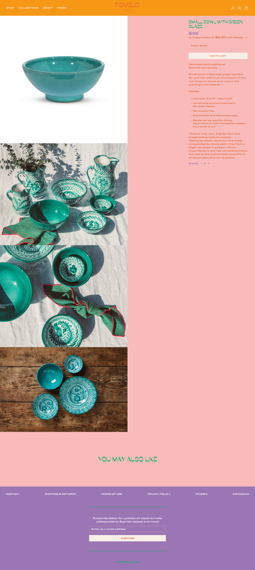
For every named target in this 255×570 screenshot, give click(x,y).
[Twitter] (205, 163)
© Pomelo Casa (127, 562)
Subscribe (127, 538)
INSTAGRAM (241, 494)
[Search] (239, 7)
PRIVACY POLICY (158, 494)
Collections (28, 8)
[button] (218, 37)
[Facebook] (201, 163)
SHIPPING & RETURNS (60, 494)
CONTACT (12, 494)
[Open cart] (246, 8)
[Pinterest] (209, 163)
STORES (201, 494)
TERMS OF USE (111, 494)
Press (61, 8)
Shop (10, 8)
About (48, 8)
